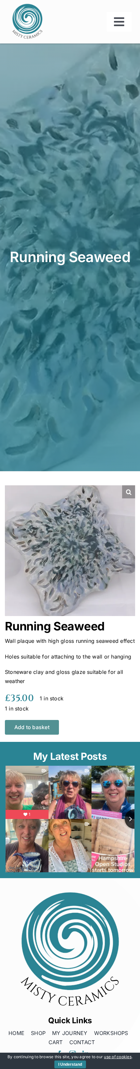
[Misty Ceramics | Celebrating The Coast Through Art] (27, 5)
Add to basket (31, 727)
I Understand (70, 1064)
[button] (128, 491)
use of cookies (117, 1056)
